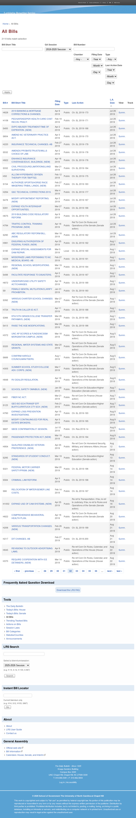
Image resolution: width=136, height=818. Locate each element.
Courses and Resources (94, 2)
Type (107, 54)
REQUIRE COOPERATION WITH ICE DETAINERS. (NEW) (29, 561)
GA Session (51, 44)
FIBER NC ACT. (19, 397)
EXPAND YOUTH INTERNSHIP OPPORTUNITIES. (26, 208)
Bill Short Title (9, 44)
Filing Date (97, 54)
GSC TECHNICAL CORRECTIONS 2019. (31, 191)
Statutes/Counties (14, 634)
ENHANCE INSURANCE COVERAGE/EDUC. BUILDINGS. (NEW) (31, 160)
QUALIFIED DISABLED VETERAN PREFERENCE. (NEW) (28, 446)
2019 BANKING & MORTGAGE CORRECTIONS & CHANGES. (26, 112)
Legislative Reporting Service (19, 13)
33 (77, 570)
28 (45, 570)
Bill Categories (13, 631)
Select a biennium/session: (16, 660)
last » (119, 570)
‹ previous (29, 570)
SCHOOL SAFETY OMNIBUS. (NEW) (29, 389)
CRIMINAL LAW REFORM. (24, 479)
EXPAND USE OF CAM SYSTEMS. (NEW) (32, 503)
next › (110, 570)
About (9, 725)
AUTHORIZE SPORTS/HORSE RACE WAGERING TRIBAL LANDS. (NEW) (30, 184)
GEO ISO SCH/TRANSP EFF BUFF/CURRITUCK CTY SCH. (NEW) (30, 405)
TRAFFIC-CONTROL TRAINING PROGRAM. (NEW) (27, 225)
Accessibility (71, 782)
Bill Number (80, 44)
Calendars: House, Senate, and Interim (26, 754)
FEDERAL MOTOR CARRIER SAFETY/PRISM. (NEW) (26, 469)
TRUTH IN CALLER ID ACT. (25, 309)
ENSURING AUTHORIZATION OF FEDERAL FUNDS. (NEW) (28, 243)
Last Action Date (113, 65)
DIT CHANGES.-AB (21, 538)
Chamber (78, 54)
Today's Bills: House (16, 609)
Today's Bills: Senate (16, 613)
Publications (117, 2)
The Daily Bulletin (14, 605)
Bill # (5, 102)
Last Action (77, 102)
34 (83, 570)
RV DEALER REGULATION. (25, 379)
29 (51, 570)
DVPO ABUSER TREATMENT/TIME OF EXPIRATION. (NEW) (30, 128)
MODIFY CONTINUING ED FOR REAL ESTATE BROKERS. (30, 421)
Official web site (14, 747)
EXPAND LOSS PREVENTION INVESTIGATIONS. (26, 413)
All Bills (9, 616)
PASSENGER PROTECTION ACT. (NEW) (31, 436)
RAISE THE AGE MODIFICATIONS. (28, 325)
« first (17, 570)
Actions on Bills (13, 624)
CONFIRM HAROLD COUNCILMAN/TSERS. (23, 357)
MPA (110, 2)
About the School (82, 2)
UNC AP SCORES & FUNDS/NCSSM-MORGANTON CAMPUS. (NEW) (30, 335)
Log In (62, 782)
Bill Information (14, 751)
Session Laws (13, 627)
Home (5, 23)
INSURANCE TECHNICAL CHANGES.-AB (32, 144)
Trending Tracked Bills (16, 620)
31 (64, 570)
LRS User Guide (14, 729)
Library (104, 2)
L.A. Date (112, 101)
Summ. (122, 112)
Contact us (11, 733)
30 (57, 570)
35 (89, 570)
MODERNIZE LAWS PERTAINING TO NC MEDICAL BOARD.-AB (31, 259)
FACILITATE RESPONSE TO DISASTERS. (32, 274)
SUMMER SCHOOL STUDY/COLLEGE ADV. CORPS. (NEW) (30, 368)
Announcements (14, 638)
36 (96, 570)
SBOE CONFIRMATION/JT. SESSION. (30, 428)
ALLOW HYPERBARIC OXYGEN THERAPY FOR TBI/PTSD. (27, 176)
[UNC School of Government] (34, 2)
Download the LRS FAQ (68, 589)
